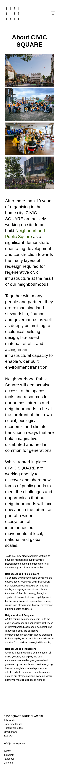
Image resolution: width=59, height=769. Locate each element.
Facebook (9, 758)
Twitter (7, 751)
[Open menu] (53, 14)
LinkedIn (8, 762)
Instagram (9, 755)
